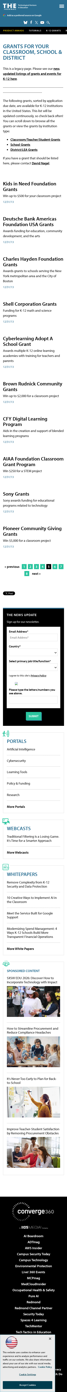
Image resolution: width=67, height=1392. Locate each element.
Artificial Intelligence (21, 749)
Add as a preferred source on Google (24, 15)
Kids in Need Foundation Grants (29, 186)
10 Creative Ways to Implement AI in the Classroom (32, 899)
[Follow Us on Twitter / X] (36, 22)
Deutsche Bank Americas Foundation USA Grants (29, 221)
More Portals (16, 806)
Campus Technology (33, 1260)
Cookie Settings (27, 1374)
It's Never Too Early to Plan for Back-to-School (32, 1081)
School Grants (20, 144)
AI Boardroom (33, 1236)
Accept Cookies (27, 1384)
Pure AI (33, 1296)
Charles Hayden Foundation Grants (33, 261)
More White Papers (20, 949)
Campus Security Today (33, 1254)
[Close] (50, 1339)
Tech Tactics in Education (33, 1332)
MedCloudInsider (33, 1284)
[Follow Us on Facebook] (31, 22)
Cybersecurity (16, 760)
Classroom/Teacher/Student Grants (35, 139)
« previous (12, 566)
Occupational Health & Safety (33, 1290)
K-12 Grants (53, 30)
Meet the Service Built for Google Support (30, 915)
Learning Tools (17, 772)
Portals (16, 741)
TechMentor (33, 1326)
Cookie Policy (45, 1366)
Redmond (33, 1302)
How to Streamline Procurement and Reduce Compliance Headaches (32, 1030)
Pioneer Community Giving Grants (32, 531)
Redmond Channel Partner (33, 1308)
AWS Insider (33, 1248)
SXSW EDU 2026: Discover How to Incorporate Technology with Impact (32, 980)
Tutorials (35, 30)
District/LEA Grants (24, 149)
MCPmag (33, 1278)
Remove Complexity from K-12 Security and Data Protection (28, 884)
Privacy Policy (38, 675)
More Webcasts (18, 852)
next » (36, 573)
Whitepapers (22, 874)
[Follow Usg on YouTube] (42, 22)
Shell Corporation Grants (30, 303)
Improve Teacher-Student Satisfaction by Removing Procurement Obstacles (33, 1131)
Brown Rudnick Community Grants (32, 386)
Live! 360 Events (33, 1272)
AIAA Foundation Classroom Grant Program (33, 461)
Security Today (33, 1314)
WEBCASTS (19, 828)
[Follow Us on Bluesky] (25, 22)
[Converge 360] (33, 1211)
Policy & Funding (18, 783)
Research (13, 795)
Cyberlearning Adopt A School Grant (28, 341)
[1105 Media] (33, 1227)
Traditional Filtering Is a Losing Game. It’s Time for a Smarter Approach (33, 838)
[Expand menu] (61, 7)
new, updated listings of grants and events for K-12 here (32, 73)
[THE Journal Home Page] (19, 6)
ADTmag (34, 1242)
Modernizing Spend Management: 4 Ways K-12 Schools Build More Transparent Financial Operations (32, 932)
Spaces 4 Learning (33, 1320)
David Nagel (40, 163)
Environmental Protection (33, 1266)
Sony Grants (16, 493)
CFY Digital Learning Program (25, 421)
